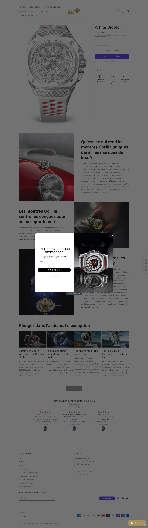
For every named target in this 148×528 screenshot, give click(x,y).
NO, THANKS (54, 276)
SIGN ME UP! (54, 270)
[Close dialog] (111, 235)
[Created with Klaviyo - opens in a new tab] (74, 293)
